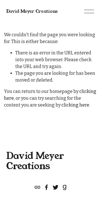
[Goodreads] (64, 187)
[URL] (37, 187)
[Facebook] (46, 187)
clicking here (75, 105)
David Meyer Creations (32, 11)
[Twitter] (55, 187)
